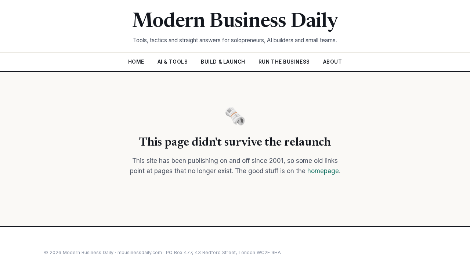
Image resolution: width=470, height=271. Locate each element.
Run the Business (284, 62)
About (332, 62)
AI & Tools (173, 62)
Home (136, 62)
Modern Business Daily (235, 22)
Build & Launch (223, 62)
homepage (323, 171)
